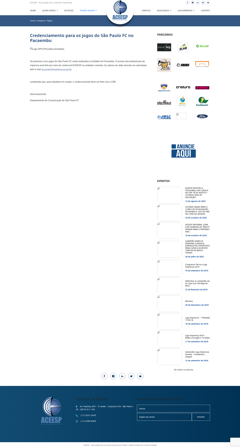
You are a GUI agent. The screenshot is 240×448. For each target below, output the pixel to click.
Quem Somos (49, 10)
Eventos (146, 10)
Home (33, 10)
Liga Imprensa (185, 10)
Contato (205, 10)
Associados (163, 10)
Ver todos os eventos (183, 369)
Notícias (68, 10)
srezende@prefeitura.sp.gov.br (57, 69)
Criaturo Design (150, 445)
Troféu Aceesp (87, 10)
